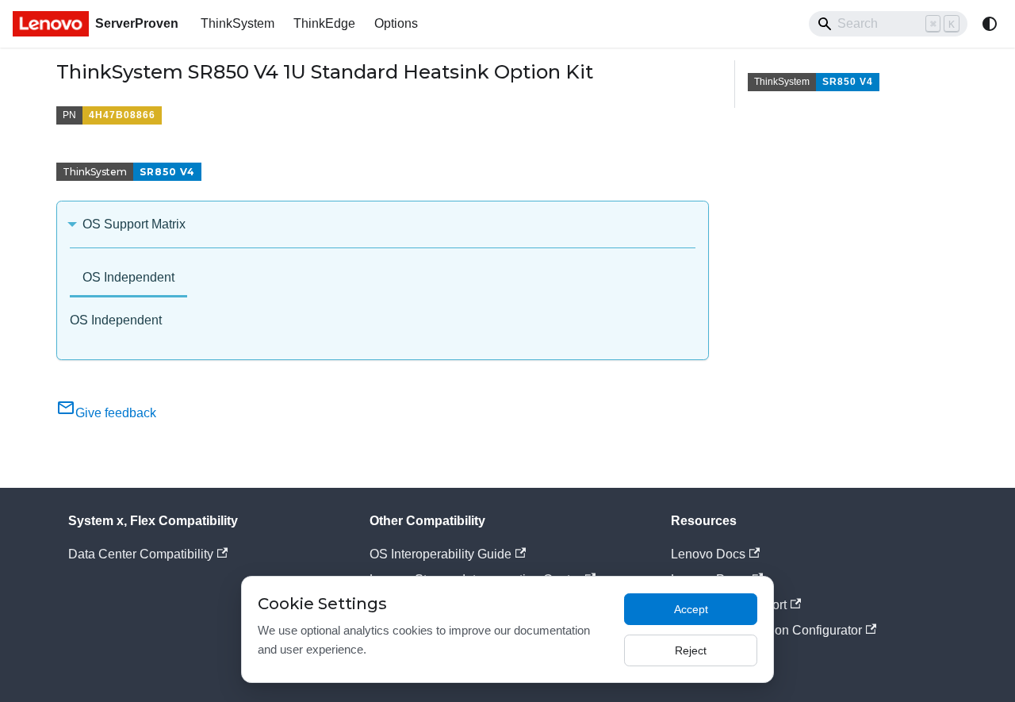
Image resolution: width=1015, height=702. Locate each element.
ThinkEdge (324, 23)
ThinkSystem (237, 23)
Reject (691, 650)
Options (396, 23)
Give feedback (115, 413)
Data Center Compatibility (140, 554)
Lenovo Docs (708, 554)
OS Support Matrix (134, 224)
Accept (691, 609)
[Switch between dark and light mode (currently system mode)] (989, 23)
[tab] (128, 279)
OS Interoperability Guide (440, 554)
